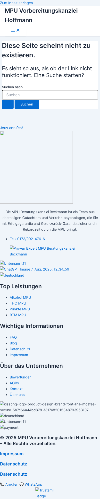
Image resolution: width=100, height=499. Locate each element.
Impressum (12, 453)
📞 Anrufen (9, 484)
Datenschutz (13, 463)
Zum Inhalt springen (16, 3)
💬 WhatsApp (30, 484)
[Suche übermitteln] (8, 104)
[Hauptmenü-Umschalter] (15, 30)
